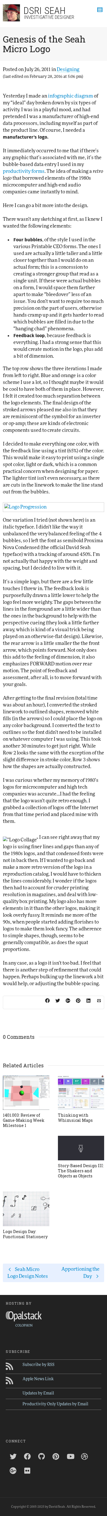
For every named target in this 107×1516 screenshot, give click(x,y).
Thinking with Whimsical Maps (75, 1117)
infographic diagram (70, 96)
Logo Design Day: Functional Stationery (25, 1234)
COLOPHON (24, 1325)
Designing (68, 69)
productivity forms (24, 171)
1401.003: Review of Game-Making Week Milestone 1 (24, 1120)
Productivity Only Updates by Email (55, 1404)
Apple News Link (38, 1379)
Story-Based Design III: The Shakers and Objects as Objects (81, 1171)
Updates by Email (38, 1393)
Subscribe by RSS (38, 1365)
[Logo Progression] (53, 507)
